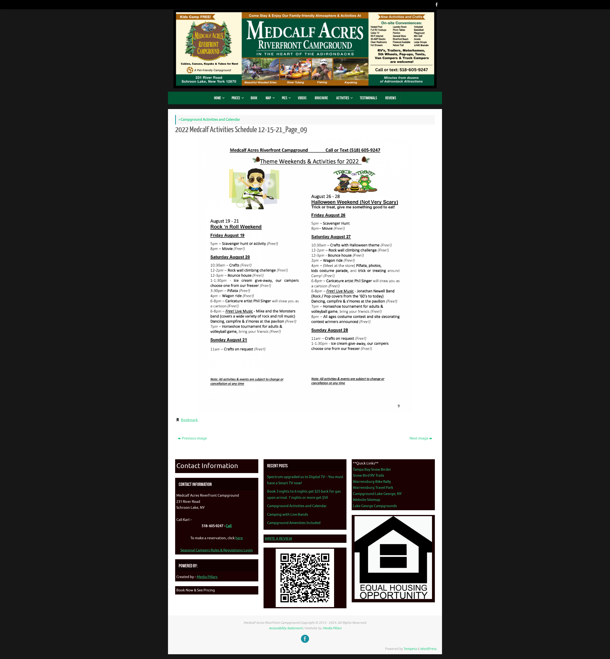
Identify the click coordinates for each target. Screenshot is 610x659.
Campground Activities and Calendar (209, 119)
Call (229, 526)
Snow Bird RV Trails (368, 475)
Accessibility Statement (286, 628)
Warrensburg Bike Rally (372, 481)
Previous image (194, 438)
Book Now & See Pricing (195, 590)
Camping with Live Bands (287, 514)
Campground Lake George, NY (377, 494)
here (239, 538)
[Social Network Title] (436, 4)
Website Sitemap (366, 500)
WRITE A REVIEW (278, 538)
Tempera (410, 649)
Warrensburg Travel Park (373, 487)
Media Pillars (207, 577)
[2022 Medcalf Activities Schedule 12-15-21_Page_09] (305, 275)
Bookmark (189, 420)
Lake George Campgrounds (375, 506)
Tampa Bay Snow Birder (372, 469)
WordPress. (428, 649)
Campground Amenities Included (293, 523)
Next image (419, 438)
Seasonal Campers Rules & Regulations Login (216, 550)
